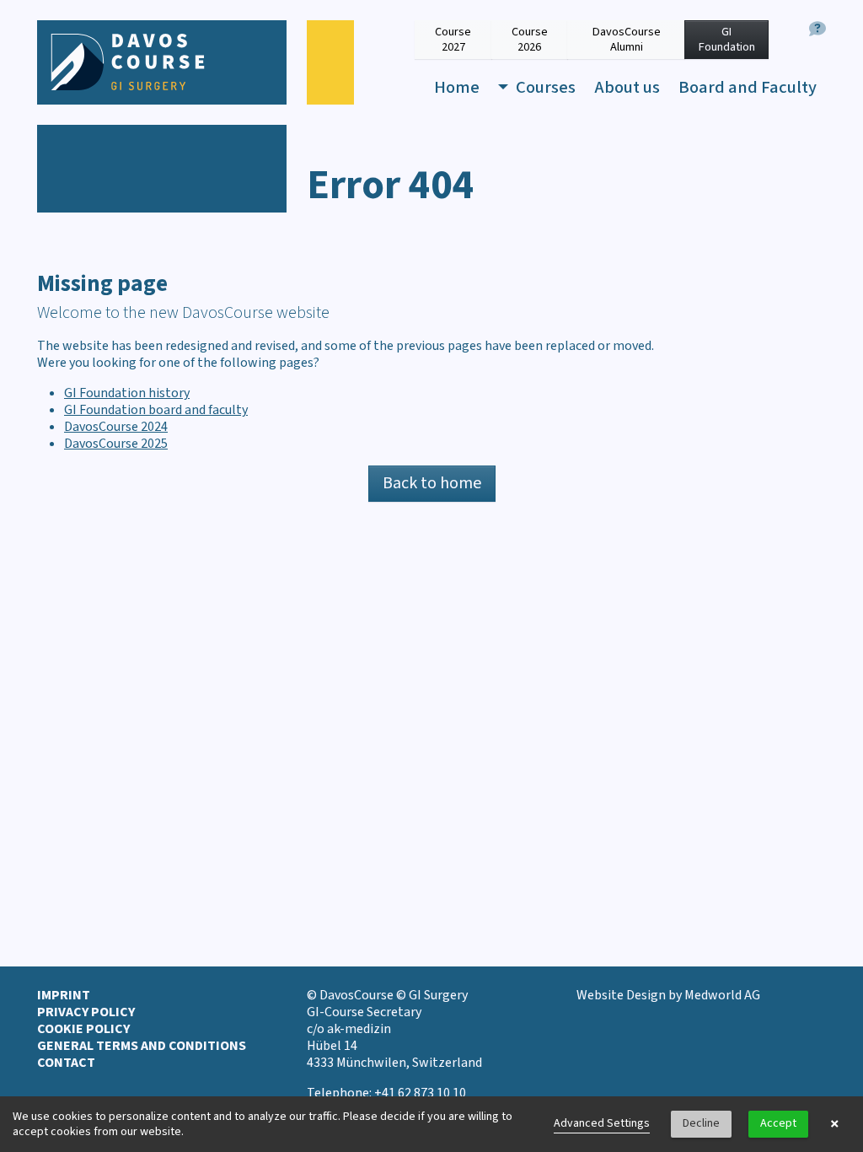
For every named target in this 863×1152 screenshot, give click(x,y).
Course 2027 (453, 39)
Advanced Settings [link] (602, 1123)
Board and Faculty (747, 87)
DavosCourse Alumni (626, 39)
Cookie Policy (83, 1028)
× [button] (834, 1124)
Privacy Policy (86, 1012)
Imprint (63, 995)
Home (457, 87)
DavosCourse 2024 (116, 426)
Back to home (432, 483)
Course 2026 (530, 39)
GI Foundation (727, 39)
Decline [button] (701, 1123)
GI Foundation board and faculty (156, 410)
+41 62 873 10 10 (420, 1093)
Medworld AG (722, 995)
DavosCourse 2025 (116, 443)
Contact (66, 1062)
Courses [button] (544, 87)
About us (627, 87)
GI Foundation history (127, 393)
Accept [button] (778, 1123)
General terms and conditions (141, 1045)
